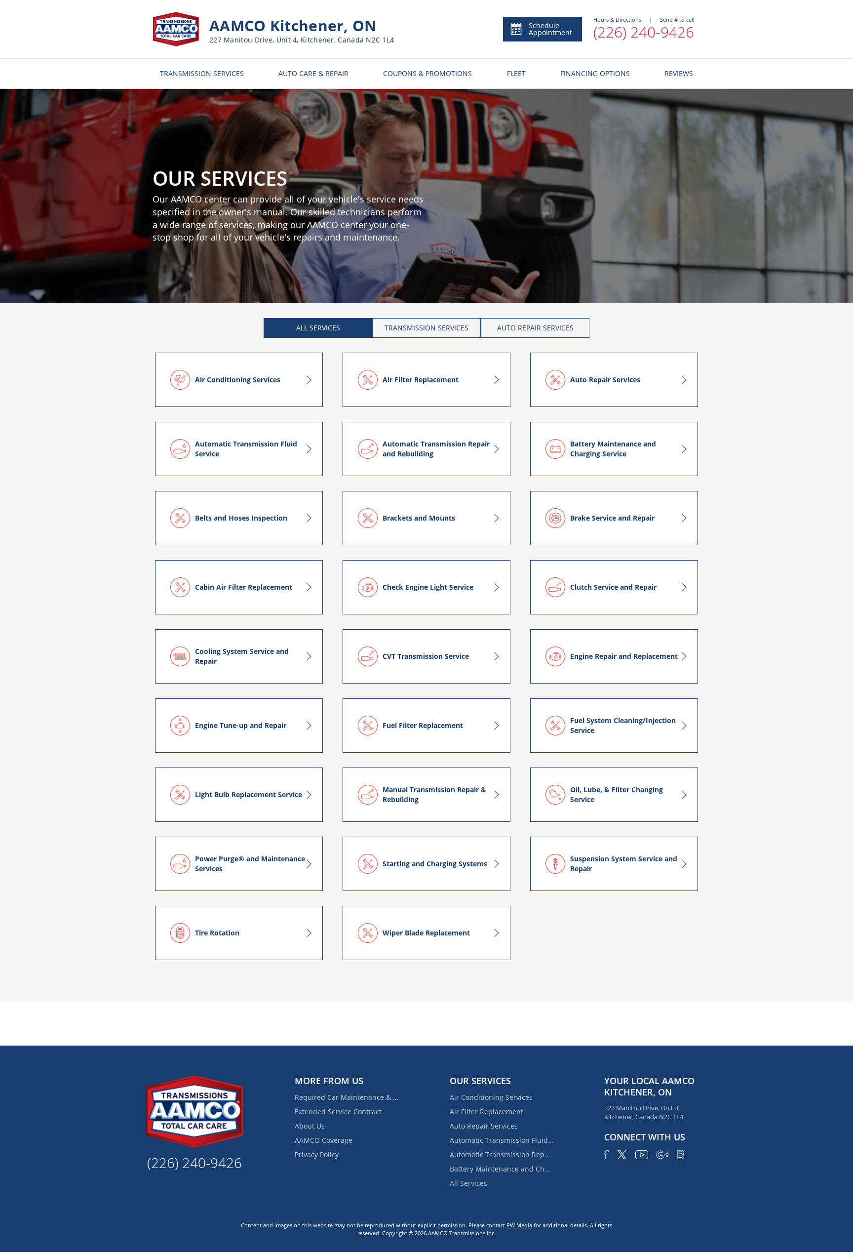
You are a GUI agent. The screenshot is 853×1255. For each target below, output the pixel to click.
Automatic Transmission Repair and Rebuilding (501, 1154)
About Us (310, 1126)
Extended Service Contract (338, 1111)
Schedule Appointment (550, 29)
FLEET (516, 73)
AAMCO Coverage (323, 1140)
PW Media (519, 1225)
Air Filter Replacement (486, 1111)
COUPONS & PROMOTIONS (427, 73)
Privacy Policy (317, 1154)
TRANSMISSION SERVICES (202, 73)
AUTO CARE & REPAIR (313, 73)
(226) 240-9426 (643, 32)
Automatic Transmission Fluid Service (501, 1140)
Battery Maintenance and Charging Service (501, 1169)
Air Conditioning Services (491, 1097)
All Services (468, 1183)
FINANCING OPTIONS (595, 73)
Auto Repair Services (484, 1126)
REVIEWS (678, 73)
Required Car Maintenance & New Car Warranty (346, 1097)
